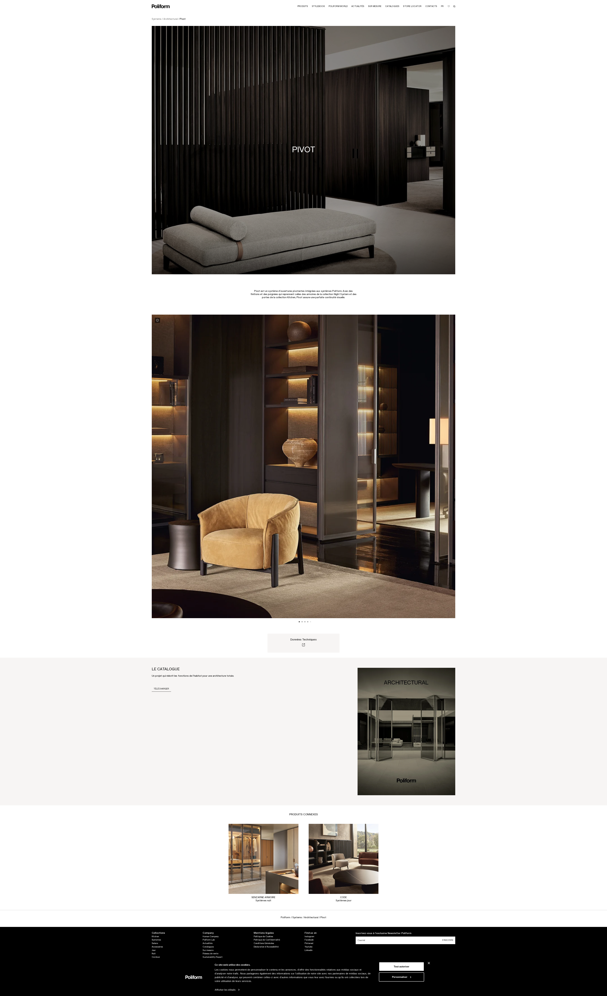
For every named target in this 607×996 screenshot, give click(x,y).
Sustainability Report (213, 957)
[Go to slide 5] (310, 621)
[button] (293, 828)
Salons (155, 943)
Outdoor (156, 957)
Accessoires (157, 947)
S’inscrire (447, 940)
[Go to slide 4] (307, 621)
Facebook (309, 940)
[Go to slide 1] (299, 621)
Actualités (207, 943)
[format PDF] (406, 731)
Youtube (308, 947)
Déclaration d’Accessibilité (266, 947)
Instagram (309, 937)
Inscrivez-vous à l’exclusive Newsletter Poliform (383, 933)
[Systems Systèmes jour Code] (344, 859)
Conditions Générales (264, 943)
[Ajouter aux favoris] (449, 6)
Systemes (156, 940)
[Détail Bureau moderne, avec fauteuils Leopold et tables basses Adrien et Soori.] (157, 320)
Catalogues (208, 947)
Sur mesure (208, 950)
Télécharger (161, 689)
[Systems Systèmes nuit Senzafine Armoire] (263, 859)
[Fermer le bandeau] (429, 963)
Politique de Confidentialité (267, 940)
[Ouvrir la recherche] (454, 6)
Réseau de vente (210, 954)
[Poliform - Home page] (161, 6)
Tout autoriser (401, 966)
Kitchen (155, 937)
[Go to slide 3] (304, 621)
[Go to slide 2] (302, 621)
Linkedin (309, 950)
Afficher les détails (225, 989)
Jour (154, 950)
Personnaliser (399, 976)
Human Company (211, 937)
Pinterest (309, 943)
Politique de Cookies (263, 937)
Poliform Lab (209, 940)
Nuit (154, 954)
